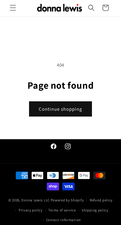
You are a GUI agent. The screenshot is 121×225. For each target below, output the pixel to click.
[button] (13, 8)
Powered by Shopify (67, 200)
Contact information (63, 220)
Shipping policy (95, 210)
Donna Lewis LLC (35, 200)
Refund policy (101, 200)
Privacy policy (31, 210)
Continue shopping (60, 109)
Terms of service (62, 210)
